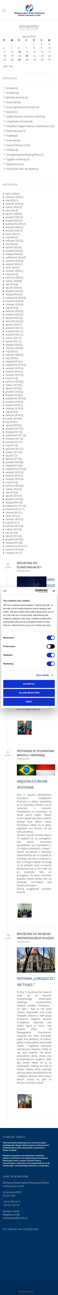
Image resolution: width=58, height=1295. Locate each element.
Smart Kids (11, 140)
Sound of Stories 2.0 (16, 145)
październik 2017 (14, 435)
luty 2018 (10, 421)
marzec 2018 (12, 418)
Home (22, 29)
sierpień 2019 (12, 371)
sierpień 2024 (12, 264)
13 (19, 51)
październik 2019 (14, 364)
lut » (11, 66)
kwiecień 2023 (13, 311)
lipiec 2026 (11, 193)
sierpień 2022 (12, 317)
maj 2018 (10, 411)
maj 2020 (10, 351)
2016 (28, 29)
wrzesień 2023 (13, 301)
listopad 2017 (12, 432)
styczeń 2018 (12, 425)
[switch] (51, 646)
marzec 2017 (12, 452)
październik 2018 (14, 398)
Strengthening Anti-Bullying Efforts (23, 154)
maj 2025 (10, 237)
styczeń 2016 (12, 495)
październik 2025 (14, 223)
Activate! (10, 88)
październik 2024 (14, 257)
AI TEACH (11, 92)
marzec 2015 (12, 529)
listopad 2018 (12, 395)
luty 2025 (10, 244)
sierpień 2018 (12, 405)
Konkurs (10, 111)
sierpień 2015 (12, 512)
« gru (5, 66)
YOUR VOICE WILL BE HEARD (20, 168)
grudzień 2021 (13, 327)
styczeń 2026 (12, 213)
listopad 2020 (12, 344)
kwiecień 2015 (13, 526)
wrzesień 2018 (13, 401)
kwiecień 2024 (13, 277)
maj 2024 (10, 274)
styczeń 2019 (12, 388)
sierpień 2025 (12, 230)
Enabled (38, 1291)
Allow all (29, 684)
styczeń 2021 (12, 341)
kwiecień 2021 (13, 334)
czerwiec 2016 (13, 479)
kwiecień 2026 (13, 203)
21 (27, 55)
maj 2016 (10, 482)
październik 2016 (14, 468)
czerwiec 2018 (13, 408)
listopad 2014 (12, 542)
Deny (29, 702)
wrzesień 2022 (13, 314)
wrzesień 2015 (13, 509)
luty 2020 (10, 358)
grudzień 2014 (13, 539)
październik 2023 (14, 297)
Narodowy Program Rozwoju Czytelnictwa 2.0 (28, 126)
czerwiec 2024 (13, 270)
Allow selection (29, 693)
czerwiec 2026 (13, 197)
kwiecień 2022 (13, 321)
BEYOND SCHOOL (15, 97)
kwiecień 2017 (13, 448)
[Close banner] (54, 591)
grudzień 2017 (13, 428)
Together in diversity (16, 159)
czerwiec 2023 (13, 304)
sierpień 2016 (12, 475)
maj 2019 (10, 378)
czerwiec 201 (12, 552)
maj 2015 (10, 522)
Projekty (10, 135)
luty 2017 (10, 455)
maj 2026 (10, 200)
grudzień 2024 (13, 250)
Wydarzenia (12, 164)
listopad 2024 (12, 254)
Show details (42, 675)
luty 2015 (10, 532)
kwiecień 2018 (13, 415)
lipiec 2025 (11, 234)
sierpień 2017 (12, 442)
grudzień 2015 (13, 499)
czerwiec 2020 (13, 348)
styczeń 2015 (12, 536)
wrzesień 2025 (13, 227)
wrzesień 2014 (13, 549)
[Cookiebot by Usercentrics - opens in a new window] (36, 591)
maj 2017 (10, 445)
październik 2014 (14, 546)
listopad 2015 (12, 502)
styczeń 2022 (12, 324)
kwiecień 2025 (13, 240)
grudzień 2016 (13, 462)
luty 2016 (10, 492)
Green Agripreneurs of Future (21, 107)
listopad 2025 (12, 220)
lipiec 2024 (11, 267)
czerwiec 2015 (13, 519)
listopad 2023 (12, 294)
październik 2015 (14, 505)
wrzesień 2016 (13, 472)
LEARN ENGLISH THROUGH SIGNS (24, 116)
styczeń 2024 (12, 287)
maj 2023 (10, 307)
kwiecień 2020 (13, 354)
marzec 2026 (12, 207)
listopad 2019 (12, 361)
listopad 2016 (12, 465)
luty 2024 (10, 284)
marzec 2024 (12, 280)
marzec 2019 (12, 385)
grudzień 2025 (13, 217)
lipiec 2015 (11, 515)
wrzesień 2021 (13, 331)
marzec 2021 (12, 338)
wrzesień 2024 (13, 260)
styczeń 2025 (12, 247)
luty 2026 (10, 210)
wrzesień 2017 (13, 438)
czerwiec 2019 (13, 374)
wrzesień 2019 (13, 368)
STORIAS (10, 149)
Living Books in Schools (17, 121)
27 (19, 59)
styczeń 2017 (12, 458)
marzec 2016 (12, 489)
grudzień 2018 (13, 391)
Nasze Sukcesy (13, 130)
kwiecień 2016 (13, 485)
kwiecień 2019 (13, 381)
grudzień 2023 (13, 291)
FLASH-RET (11, 102)
